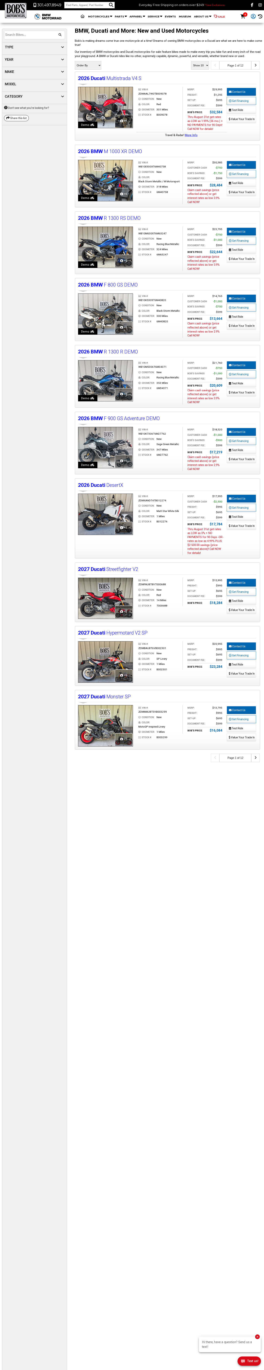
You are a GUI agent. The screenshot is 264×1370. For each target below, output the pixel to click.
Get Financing (240, 100)
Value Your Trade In (242, 119)
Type (9, 47)
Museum (185, 16)
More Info (191, 135)
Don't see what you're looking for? (28, 107)
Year (9, 59)
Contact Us (238, 91)
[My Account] (253, 16)
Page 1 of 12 (235, 65)
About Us (201, 16)
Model (10, 84)
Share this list (18, 118)
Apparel (135, 16)
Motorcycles (98, 16)
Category (14, 96)
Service (153, 16)
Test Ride (237, 110)
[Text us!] (249, 1362)
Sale (221, 16)
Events (170, 16)
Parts (119, 16)
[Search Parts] (111, 5)
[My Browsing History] (260, 16)
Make (9, 72)
